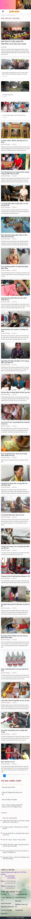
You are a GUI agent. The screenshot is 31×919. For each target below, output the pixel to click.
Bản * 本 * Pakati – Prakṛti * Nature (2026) (14, 839)
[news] (15, 64)
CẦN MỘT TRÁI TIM (7, 94)
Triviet (22, 917)
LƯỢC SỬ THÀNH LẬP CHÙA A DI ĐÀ (12, 793)
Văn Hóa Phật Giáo (6, 910)
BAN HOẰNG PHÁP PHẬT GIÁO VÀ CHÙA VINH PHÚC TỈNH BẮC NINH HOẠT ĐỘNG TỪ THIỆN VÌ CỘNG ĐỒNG (15, 73)
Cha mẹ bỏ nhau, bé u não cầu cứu (12, 515)
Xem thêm (3, 812)
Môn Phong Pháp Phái (7, 906)
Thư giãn (3, 894)
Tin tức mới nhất (10, 818)
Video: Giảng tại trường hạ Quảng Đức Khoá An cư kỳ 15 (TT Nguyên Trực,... (12, 805)
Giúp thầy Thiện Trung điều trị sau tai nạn (15, 700)
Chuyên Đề (4, 913)
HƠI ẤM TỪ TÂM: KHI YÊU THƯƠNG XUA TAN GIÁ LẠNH (13, 43)
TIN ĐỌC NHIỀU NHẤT (11, 781)
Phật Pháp (18, 901)
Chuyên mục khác (6, 903)
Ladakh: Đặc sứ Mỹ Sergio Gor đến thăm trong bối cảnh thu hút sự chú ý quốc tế (16, 821)
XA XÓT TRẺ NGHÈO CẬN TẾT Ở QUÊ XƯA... (14, 115)
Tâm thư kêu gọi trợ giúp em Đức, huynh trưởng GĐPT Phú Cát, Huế (15, 172)
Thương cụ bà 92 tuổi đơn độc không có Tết (15, 576)
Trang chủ (3, 15)
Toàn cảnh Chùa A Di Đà (8, 787)
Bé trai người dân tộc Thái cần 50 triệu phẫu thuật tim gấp (14, 454)
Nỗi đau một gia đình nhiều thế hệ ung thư (15, 392)
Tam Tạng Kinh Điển (21, 894)
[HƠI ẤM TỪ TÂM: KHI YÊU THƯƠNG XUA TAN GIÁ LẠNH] (15, 30)
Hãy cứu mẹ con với (8, 762)
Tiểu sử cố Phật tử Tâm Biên (9, 799)
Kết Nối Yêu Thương (10, 15)
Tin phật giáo (19, 910)
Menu (3, 11)
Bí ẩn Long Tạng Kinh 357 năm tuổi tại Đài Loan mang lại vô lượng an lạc (16, 851)
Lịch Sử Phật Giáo (20, 897)
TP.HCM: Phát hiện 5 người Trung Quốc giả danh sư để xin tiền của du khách (16, 845)
